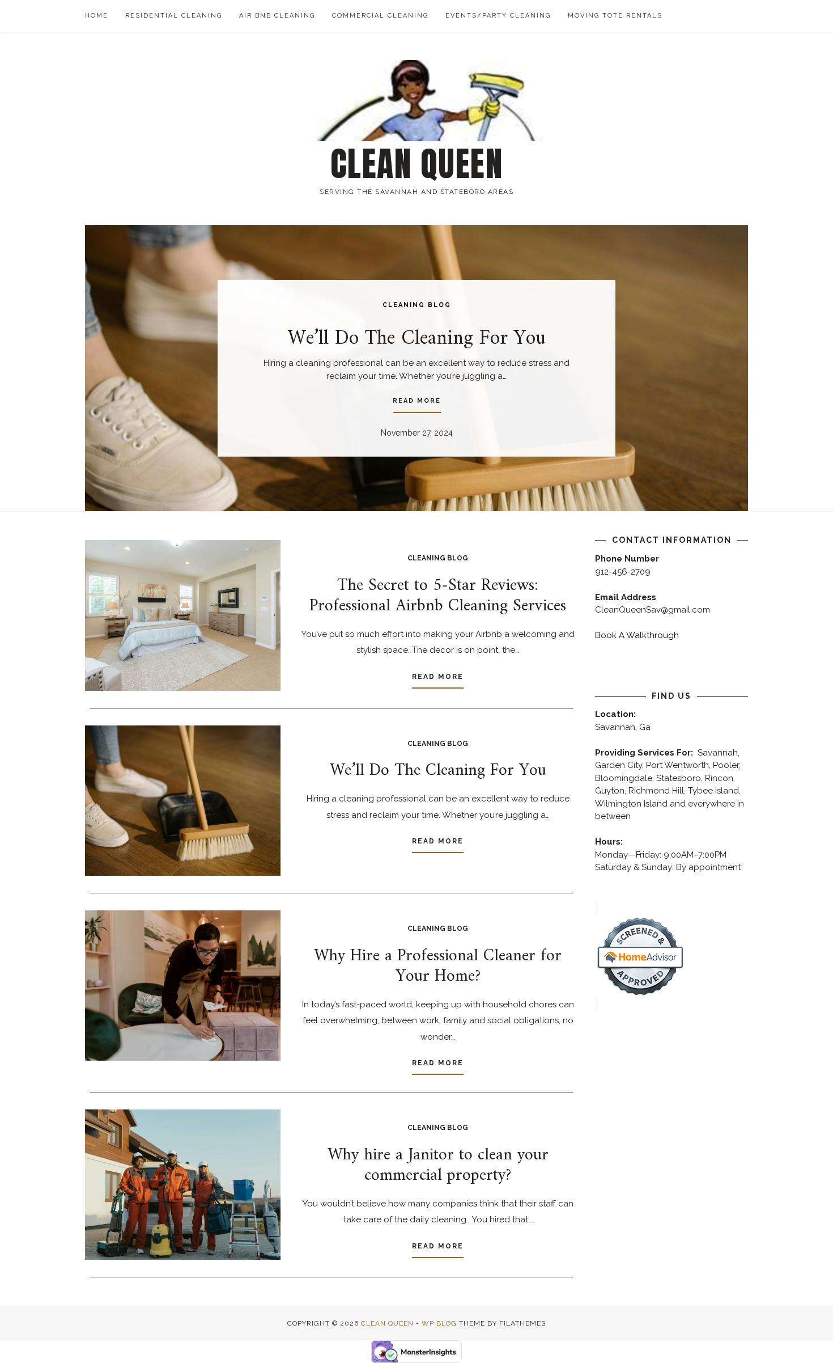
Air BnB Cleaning (277, 15)
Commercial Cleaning (380, 15)
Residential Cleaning (173, 15)
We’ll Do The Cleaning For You (417, 339)
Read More (417, 400)
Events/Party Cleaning (498, 15)
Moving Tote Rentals (615, 15)
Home (96, 15)
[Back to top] (809, 1339)
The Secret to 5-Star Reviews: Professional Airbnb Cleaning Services (437, 596)
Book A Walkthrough (637, 635)
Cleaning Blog (416, 305)
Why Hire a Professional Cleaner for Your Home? (438, 966)
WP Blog (439, 1323)
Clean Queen (416, 164)
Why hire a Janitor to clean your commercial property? (438, 1165)
